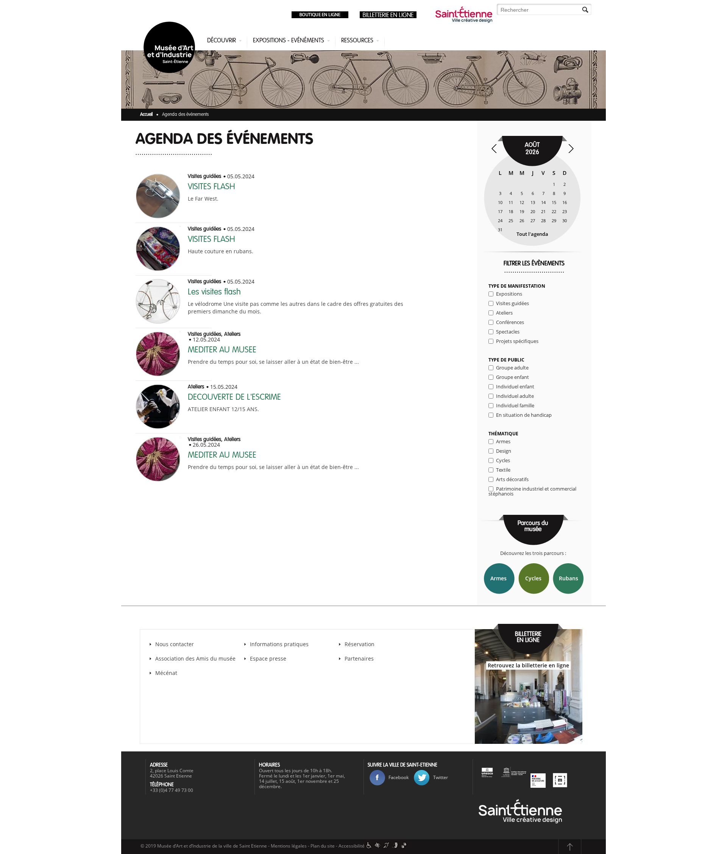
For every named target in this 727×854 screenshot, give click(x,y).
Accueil (146, 114)
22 (554, 211)
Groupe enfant (512, 377)
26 (522, 220)
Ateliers (504, 312)
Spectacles (508, 331)
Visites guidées (512, 303)
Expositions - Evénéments (288, 41)
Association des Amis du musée (196, 658)
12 (522, 202)
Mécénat (166, 672)
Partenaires (359, 658)
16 (564, 202)
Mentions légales (289, 846)
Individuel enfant (515, 386)
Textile (503, 469)
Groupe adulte (512, 367)
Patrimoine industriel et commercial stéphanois (532, 491)
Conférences (510, 322)
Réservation (359, 644)
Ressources (357, 41)
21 (543, 211)
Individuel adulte (515, 396)
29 (554, 220)
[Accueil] (171, 48)
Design (503, 450)
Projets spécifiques (517, 341)
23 (564, 211)
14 (543, 202)
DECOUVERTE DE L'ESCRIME (234, 397)
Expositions (509, 293)
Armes (503, 441)
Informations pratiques (279, 644)
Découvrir (221, 41)
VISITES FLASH (211, 187)
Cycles (503, 460)
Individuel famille (515, 405)
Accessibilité (352, 846)
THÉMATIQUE (503, 434)
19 (522, 211)
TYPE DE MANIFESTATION (516, 286)
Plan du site (322, 846)
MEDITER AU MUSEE (222, 350)
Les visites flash (214, 292)
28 (543, 220)
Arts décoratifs (512, 479)
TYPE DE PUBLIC (506, 360)
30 (564, 220)
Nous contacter (174, 644)
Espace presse (268, 658)
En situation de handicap (524, 414)
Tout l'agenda (532, 234)
